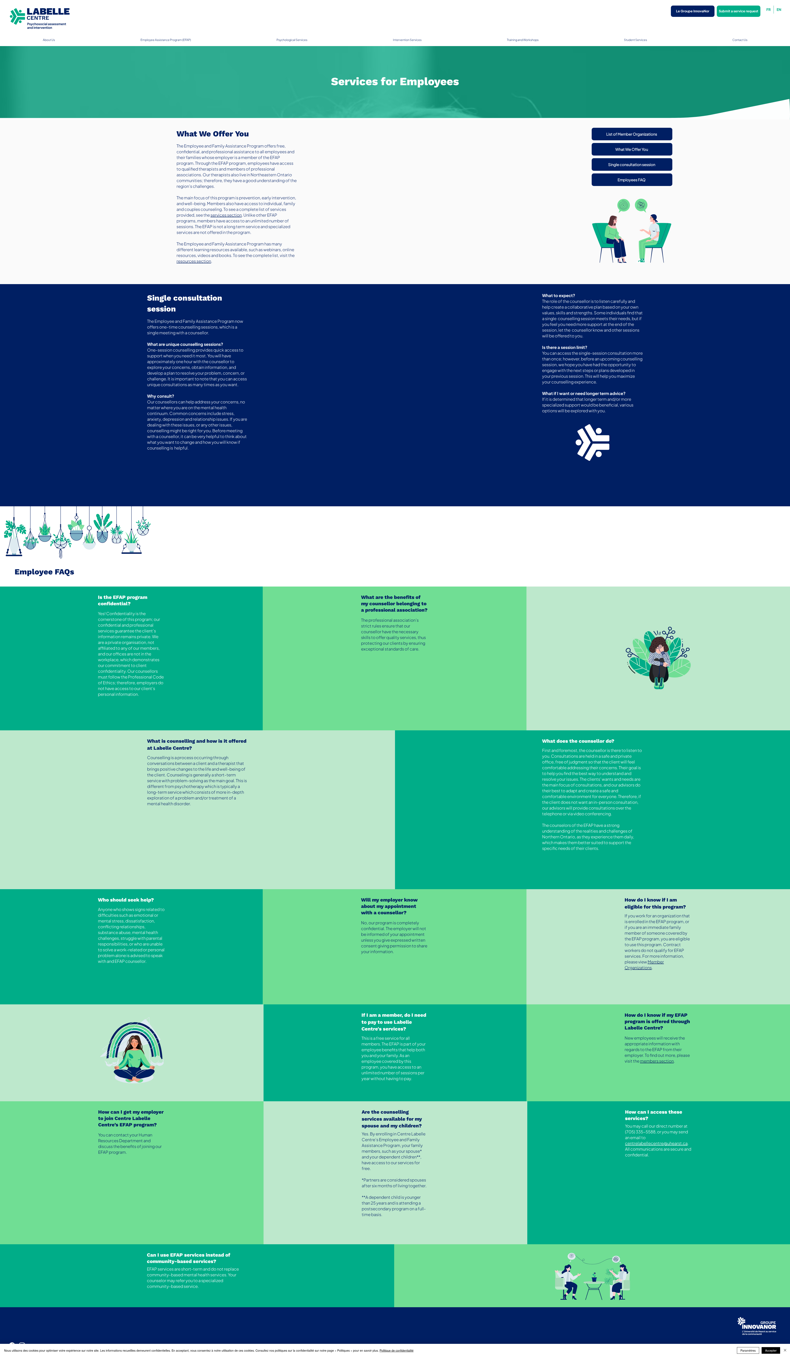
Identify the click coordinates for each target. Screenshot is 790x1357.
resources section (194, 261)
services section (226, 214)
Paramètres (748, 1350)
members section (657, 1060)
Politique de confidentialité (397, 1350)
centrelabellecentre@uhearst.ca (656, 1143)
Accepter (771, 1350)
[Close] (785, 1350)
